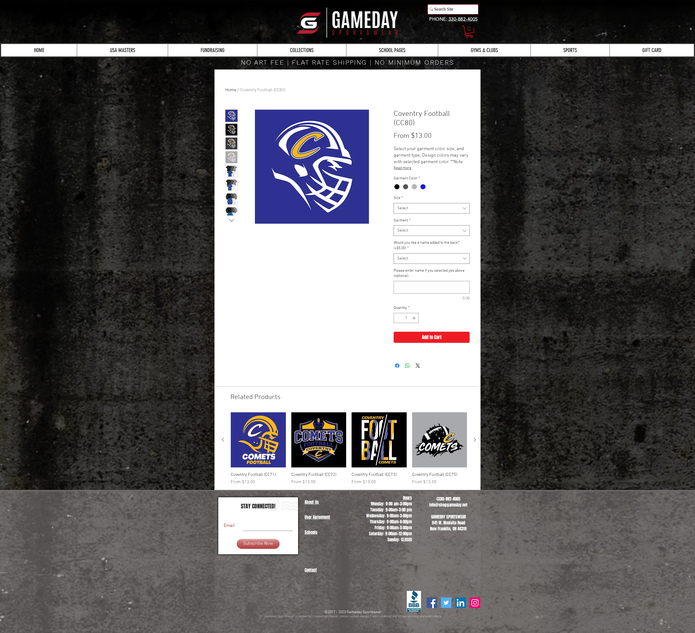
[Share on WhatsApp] (407, 365)
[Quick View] (258, 439)
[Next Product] (475, 439)
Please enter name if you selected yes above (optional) (429, 273)
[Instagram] (475, 602)
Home (230, 90)
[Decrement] (397, 318)
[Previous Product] (223, 439)
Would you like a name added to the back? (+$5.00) (426, 245)
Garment (402, 220)
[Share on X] (418, 365)
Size (398, 198)
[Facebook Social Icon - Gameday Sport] (432, 602)
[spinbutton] (406, 318)
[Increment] (414, 318)
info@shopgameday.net (448, 505)
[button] (469, 32)
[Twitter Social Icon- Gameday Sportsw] (446, 602)
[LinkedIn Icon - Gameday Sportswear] (460, 602)
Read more (402, 168)
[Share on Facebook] (397, 365)
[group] (349, 449)
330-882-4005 (463, 19)
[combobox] (432, 208)
